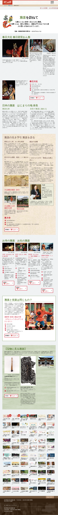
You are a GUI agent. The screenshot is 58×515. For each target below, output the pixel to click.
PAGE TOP (49, 497)
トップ (5, 5)
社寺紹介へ (32, 97)
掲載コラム (10, 5)
